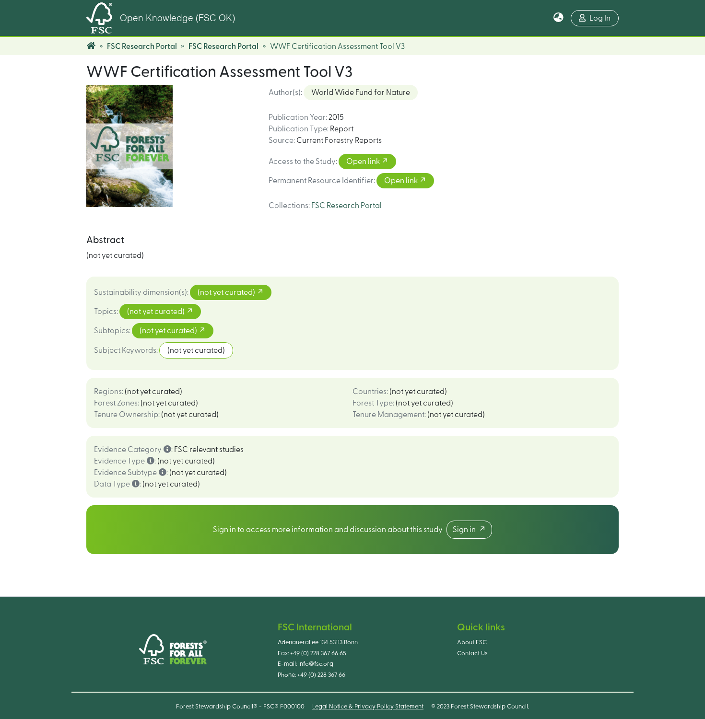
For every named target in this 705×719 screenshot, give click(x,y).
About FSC (472, 642)
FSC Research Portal (142, 46)
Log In (600, 18)
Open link (363, 161)
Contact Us (472, 653)
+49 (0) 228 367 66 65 (318, 653)
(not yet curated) (227, 292)
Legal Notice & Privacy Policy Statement (367, 706)
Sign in (466, 529)
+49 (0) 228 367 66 (321, 675)
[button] (558, 18)
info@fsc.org (315, 664)
